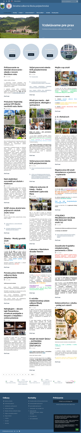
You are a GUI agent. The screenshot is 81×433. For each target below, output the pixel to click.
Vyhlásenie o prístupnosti (11, 406)
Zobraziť (12, 55)
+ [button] (4, 1)
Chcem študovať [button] (29, 12)
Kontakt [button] (48, 12)
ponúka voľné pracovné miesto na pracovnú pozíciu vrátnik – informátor (41, 82)
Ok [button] (77, 429)
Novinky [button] (15, 12)
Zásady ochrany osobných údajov (13, 411)
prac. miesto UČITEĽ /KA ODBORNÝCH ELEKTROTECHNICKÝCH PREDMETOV (40, 91)
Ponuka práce (34, 76)
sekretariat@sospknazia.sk (36, 403)
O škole (6, 418)
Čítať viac (7, 96)
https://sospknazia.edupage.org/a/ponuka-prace (41, 168)
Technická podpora (9, 403)
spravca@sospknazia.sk (35, 406)
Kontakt (7, 421)
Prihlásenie (17, 1)
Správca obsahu (8, 401)
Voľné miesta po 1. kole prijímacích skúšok (14, 224)
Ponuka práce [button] (55, 12)
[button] (9, 1)
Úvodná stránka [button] (7, 12)
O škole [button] (20, 12)
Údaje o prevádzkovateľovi (11, 413)
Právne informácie (9, 408)
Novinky (7, 423)
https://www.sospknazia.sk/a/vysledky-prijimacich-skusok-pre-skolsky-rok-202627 (66, 236)
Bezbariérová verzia (8, 431)
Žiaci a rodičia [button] (40, 12)
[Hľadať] (77, 1)
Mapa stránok (8, 416)
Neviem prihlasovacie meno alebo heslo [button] (65, 404)
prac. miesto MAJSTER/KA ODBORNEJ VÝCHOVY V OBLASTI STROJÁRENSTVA (40, 87)
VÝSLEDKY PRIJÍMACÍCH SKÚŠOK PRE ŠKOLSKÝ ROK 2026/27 (13, 229)
